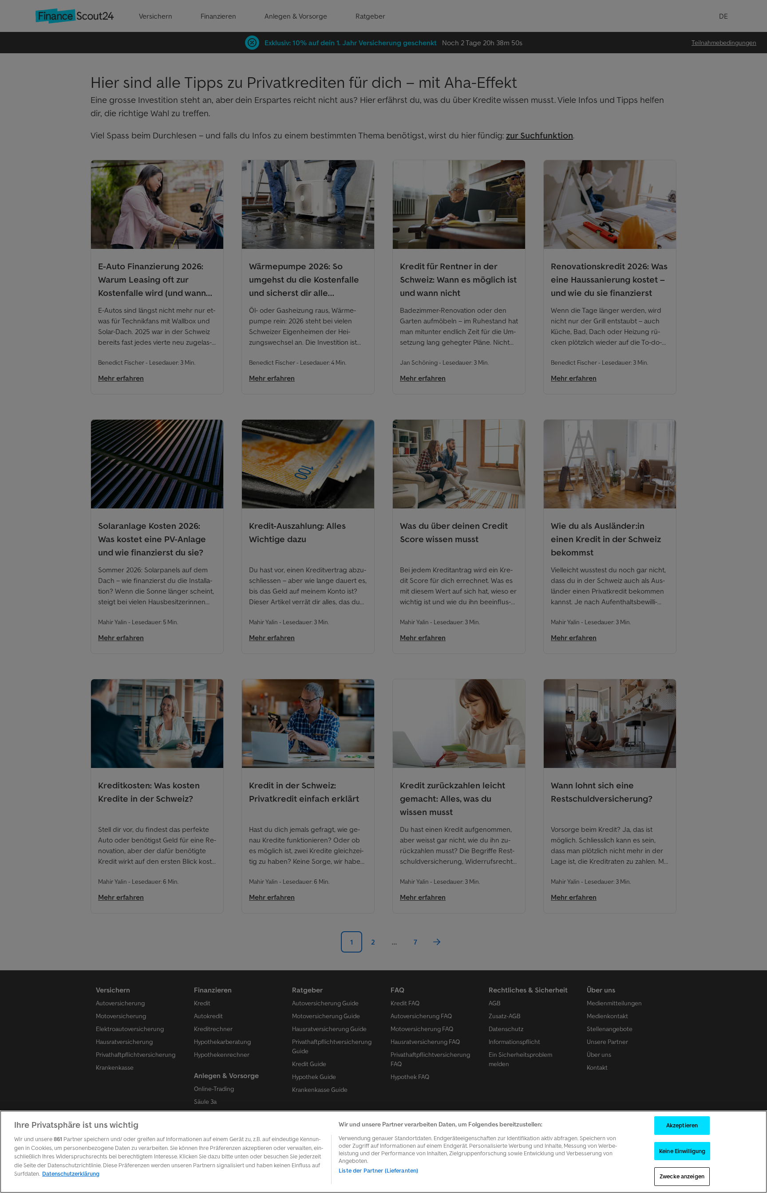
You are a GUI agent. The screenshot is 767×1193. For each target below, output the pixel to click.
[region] (383, 1151)
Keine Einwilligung (682, 1151)
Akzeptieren (682, 1125)
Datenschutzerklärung (70, 1173)
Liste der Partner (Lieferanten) (378, 1170)
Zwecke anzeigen (682, 1176)
